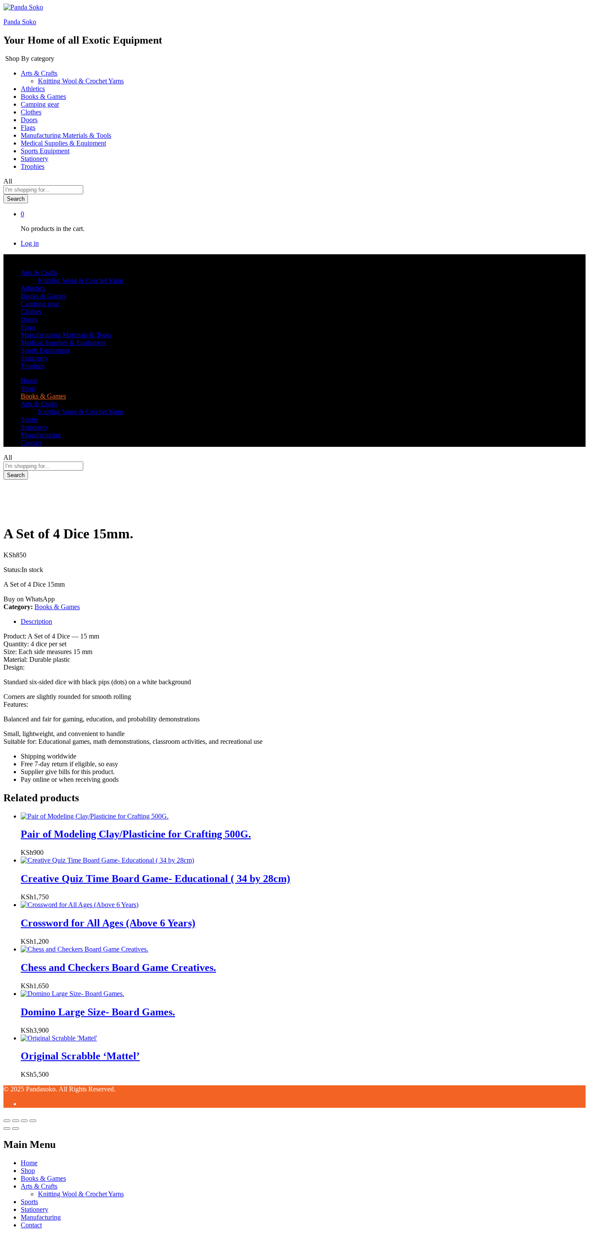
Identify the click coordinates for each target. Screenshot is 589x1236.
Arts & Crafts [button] (39, 73)
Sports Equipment (45, 151)
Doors (29, 119)
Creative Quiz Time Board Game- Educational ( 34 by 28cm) (155, 878)
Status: (12, 569)
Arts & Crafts (39, 1186)
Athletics (33, 88)
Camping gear (40, 104)
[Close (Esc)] (6, 1120)
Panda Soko (19, 21)
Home (29, 380)
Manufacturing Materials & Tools (66, 135)
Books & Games (43, 96)
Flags (28, 127)
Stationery (34, 158)
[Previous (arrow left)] (6, 1128)
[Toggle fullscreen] (24, 1120)
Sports (29, 419)
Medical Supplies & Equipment (63, 143)
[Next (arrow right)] (15, 1128)
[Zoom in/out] (32, 1120)
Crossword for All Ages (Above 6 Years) (108, 923)
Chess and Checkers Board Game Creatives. (118, 967)
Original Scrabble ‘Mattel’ (80, 1056)
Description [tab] (36, 621)
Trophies (32, 166)
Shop (28, 388)
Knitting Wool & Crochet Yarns (81, 81)
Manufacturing (41, 435)
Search (16, 199)
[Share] (15, 1120)
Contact (31, 442)
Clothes (31, 112)
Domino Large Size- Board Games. (98, 1012)
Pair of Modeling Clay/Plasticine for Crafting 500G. (136, 834)
